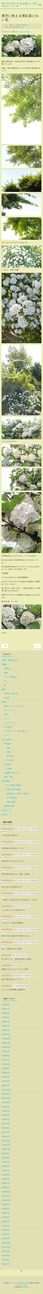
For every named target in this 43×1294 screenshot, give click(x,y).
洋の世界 (7, 764)
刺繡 (8, 748)
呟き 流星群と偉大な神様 (12, 949)
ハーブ (6, 735)
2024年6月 (6, 1115)
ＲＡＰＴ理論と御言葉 (12, 785)
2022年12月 (6, 1192)
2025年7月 (6, 1060)
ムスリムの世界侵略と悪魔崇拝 (13, 989)
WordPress (25, 1287)
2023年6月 (6, 1166)
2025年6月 (6, 1064)
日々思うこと (7, 810)
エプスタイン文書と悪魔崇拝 (12, 923)
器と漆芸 (10, 756)
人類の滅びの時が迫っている (12, 848)
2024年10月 (6, 1098)
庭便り (28, 32)
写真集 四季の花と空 (10, 660)
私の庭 (6, 698)
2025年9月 (6, 1051)
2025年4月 (6, 1073)
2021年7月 (6, 1264)
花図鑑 (4, 664)
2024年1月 (6, 1136)
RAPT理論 (5, 781)
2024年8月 (6, 1107)
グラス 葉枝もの (11, 677)
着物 (8, 752)
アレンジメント (10, 710)
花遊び (4, 702)
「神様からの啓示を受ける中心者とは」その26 (19, 900)
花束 (6, 714)
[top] (21, 1271)
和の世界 (7, 744)
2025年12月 (6, 1039)
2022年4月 (6, 1226)
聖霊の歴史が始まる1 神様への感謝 (15, 874)
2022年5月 (6, 1221)
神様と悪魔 (11, 802)
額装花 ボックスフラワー (14, 706)
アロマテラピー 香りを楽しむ (16, 731)
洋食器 (9, 768)
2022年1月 (6, 1238)
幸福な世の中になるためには (12, 861)
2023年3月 (6, 1179)
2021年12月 (6, 1243)
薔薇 (6, 673)
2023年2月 (6, 1183)
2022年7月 (6, 1213)
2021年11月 (6, 1247)
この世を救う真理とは (10, 835)
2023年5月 (6, 1170)
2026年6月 (6, 1013)
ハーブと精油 (7, 727)
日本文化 (10, 760)
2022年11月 (6, 1196)
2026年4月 (6, 1022)
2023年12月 (6, 1141)
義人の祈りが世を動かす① (12, 887)
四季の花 (7, 668)
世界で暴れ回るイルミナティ (12, 979)
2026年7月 (6, 1009)
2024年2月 (6, 1132)
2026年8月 (6, 1005)
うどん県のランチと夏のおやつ (13, 910)
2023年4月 (6, 1175)
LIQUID (24, 1285)
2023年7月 (6, 1162)
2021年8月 (6, 1260)
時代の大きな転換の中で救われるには (17, 936)
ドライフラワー (10, 723)
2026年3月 (6, 1026)
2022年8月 (6, 1209)
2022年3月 (6, 1230)
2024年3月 (6, 1128)
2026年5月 (6, 1017)
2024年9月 (6, 1102)
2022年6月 (6, 1217)
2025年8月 (6, 1056)
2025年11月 (6, 1043)
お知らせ (5, 814)
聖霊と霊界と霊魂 (13, 789)
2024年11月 (6, 1094)
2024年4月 (6, 1124)
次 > (37, 646)
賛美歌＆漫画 (9, 806)
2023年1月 (6, 1187)
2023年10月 (6, 1149)
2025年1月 (6, 1085)
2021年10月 (6, 1251)
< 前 (4, 646)
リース (6, 718)
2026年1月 (6, 1034)
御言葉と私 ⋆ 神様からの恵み (18, 793)
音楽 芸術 (8, 777)
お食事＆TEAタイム (11, 773)
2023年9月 (6, 1153)
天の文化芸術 (12, 798)
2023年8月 (6, 1158)
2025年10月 (6, 1047)
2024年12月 (6, 1090)
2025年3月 (6, 1077)
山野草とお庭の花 (20, 32)
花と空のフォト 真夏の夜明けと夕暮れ (17, 959)
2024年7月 (6, 1111)
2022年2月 (6, 1234)
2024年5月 (6, 1119)
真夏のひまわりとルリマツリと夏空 (15, 969)
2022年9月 (6, 1204)
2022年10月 (6, 1200)
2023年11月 (6, 1145)
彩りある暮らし (7, 739)
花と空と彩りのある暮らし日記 (19, 3)
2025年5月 (6, 1068)
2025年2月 (6, 1081)
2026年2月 (6, 1030)
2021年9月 (6, 1255)
